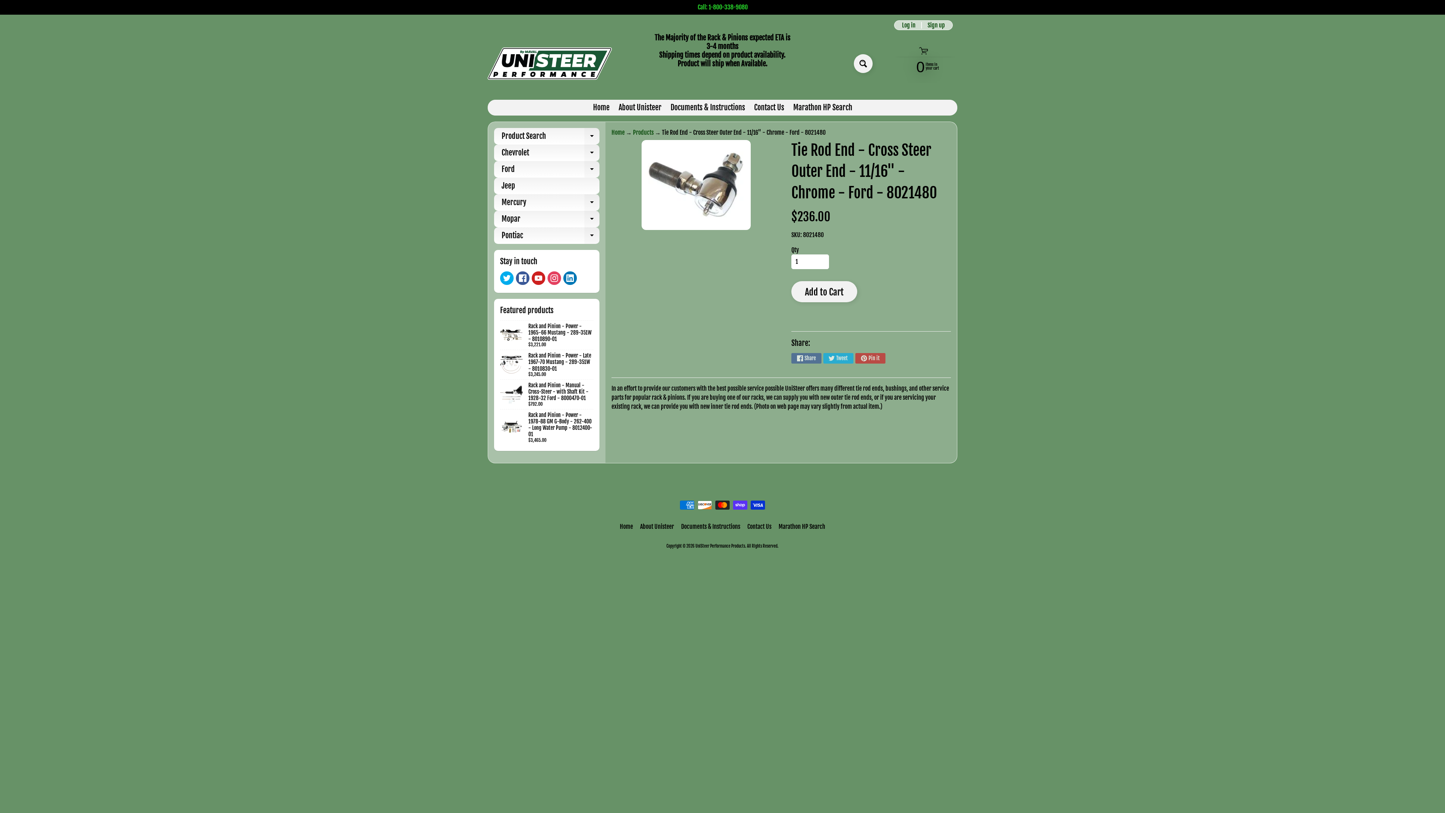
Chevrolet (550, 154)
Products (643, 132)
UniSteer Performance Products (720, 546)
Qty (795, 250)
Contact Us (769, 107)
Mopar (550, 220)
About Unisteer (640, 107)
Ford (550, 171)
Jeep (508, 185)
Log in (909, 25)
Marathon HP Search (822, 107)
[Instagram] (554, 278)
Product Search (550, 138)
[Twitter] (507, 278)
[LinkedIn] (570, 278)
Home (601, 107)
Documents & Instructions (708, 107)
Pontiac (550, 237)
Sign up (936, 25)
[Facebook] (522, 278)
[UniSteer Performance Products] (550, 63)
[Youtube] (538, 278)
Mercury (550, 204)
